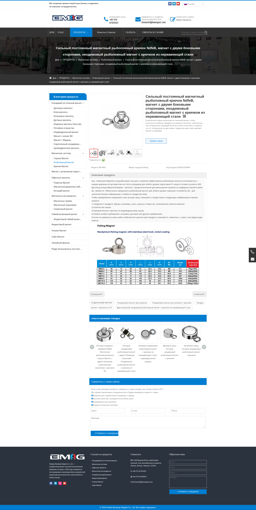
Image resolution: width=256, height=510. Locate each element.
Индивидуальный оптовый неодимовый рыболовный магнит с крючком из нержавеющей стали (191, 352)
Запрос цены (156, 141)
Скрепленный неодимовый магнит (70, 144)
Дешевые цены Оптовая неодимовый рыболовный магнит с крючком (148, 352)
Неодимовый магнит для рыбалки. (132, 303)
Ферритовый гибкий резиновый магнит (70, 219)
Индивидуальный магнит (66, 132)
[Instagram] (60, 483)
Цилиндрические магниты (66, 148)
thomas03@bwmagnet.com (153, 22)
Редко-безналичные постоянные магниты (69, 249)
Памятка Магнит (62, 183)
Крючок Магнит (61, 166)
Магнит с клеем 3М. (63, 136)
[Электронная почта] (252, 259)
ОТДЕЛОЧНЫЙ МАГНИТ (102, 303)
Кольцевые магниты (64, 116)
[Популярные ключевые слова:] (206, 32)
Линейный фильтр (61, 243)
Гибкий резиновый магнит (64, 214)
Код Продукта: (172, 167)
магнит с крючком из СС (101, 308)
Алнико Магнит (59, 230)
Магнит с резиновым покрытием (67, 171)
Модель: (95, 167)
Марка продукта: (136, 167)
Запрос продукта (183, 19)
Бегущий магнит (62, 191)
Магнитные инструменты (64, 196)
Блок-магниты (61, 112)
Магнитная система (61, 153)
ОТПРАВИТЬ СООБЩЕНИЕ (106, 433)
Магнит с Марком (62, 140)
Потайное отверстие (64, 128)
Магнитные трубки (63, 201)
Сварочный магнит (63, 209)
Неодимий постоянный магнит (67, 103)
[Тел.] (252, 251)
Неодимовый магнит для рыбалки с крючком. (172, 303)
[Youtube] (178, 3)
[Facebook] (170, 3)
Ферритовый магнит (61, 224)
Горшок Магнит (61, 158)
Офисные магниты (61, 178)
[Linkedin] (174, 3)
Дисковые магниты (63, 108)
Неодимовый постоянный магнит (104, 461)
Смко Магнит (58, 237)
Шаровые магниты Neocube (67, 124)
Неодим (200, 303)
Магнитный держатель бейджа (69, 187)
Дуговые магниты (62, 120)
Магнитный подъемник (65, 205)
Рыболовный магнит (64, 162)
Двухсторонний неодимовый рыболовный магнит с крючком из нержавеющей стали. (154, 308)
